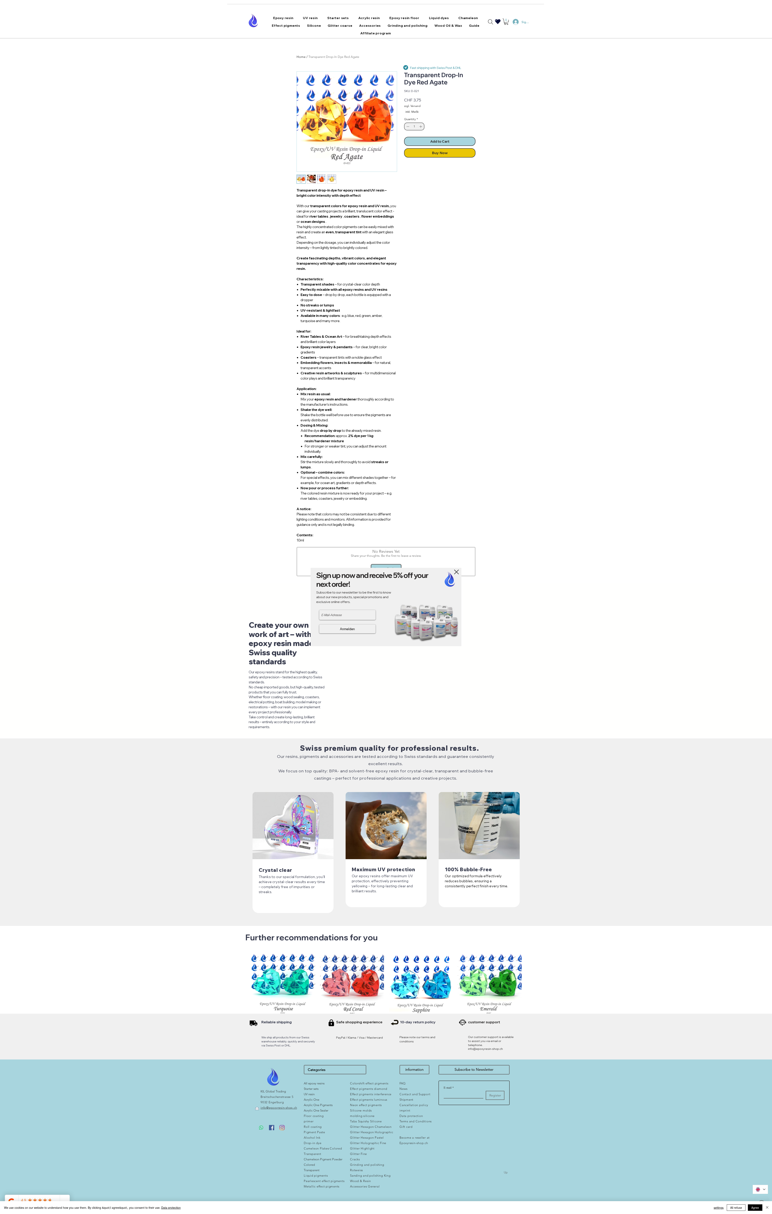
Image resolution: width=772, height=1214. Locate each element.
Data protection (171, 1208)
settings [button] (719, 1208)
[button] (456, 572)
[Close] (767, 1207)
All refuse (736, 1208)
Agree (755, 1208)
